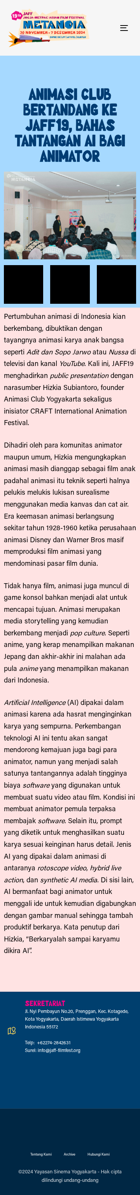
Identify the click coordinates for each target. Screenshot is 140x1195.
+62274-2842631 (53, 1043)
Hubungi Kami (99, 1154)
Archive (69, 1154)
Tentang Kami (41, 1154)
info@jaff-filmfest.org (59, 1051)
